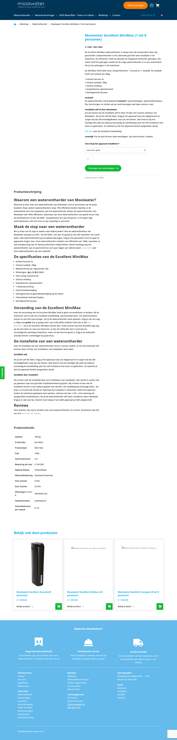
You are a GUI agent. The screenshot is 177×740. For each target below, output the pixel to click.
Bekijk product (23, 606)
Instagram (122, 691)
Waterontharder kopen (78, 679)
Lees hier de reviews (31, 413)
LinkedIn (121, 694)
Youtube (121, 697)
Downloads (23, 682)
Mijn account (73, 689)
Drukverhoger (24, 697)
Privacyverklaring (26, 717)
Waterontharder (22, 15)
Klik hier (89, 131)
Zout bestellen (74, 686)
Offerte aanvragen (135, 5)
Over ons (22, 679)
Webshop (103, 15)
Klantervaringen (25, 711)
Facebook (121, 688)
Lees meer (87, 248)
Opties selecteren (58, 606)
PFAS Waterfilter (67, 15)
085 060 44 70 (73, 707)
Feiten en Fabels (85, 15)
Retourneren (23, 686)
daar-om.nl (39, 731)
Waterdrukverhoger (45, 15)
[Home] (31, 5)
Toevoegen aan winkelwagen (101, 168)
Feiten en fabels (25, 707)
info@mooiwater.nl (76, 704)
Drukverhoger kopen (77, 682)
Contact (116, 15)
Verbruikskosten (25, 704)
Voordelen (22, 701)
